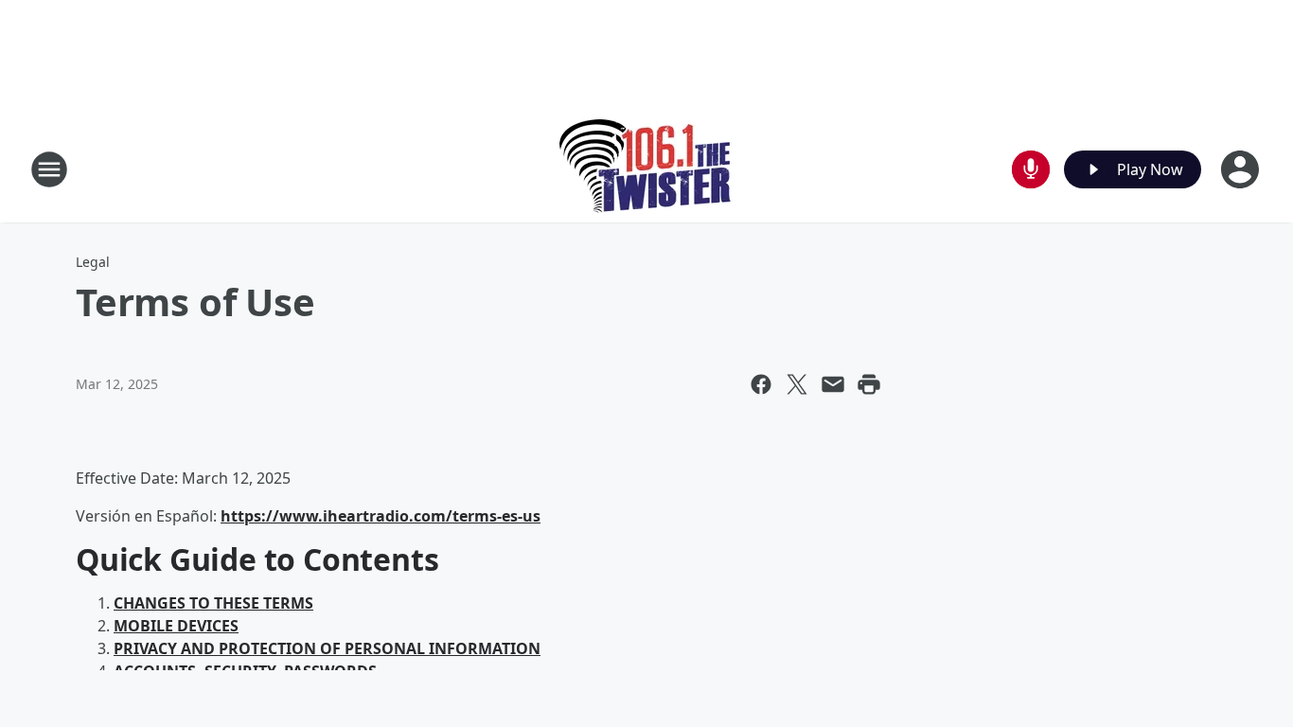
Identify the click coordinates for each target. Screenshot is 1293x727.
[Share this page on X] (797, 384)
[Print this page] (869, 384)
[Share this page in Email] (833, 384)
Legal (93, 262)
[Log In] (1242, 169)
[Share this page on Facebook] (761, 384)
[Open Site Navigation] (49, 169)
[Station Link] (647, 169)
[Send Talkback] (1031, 169)
